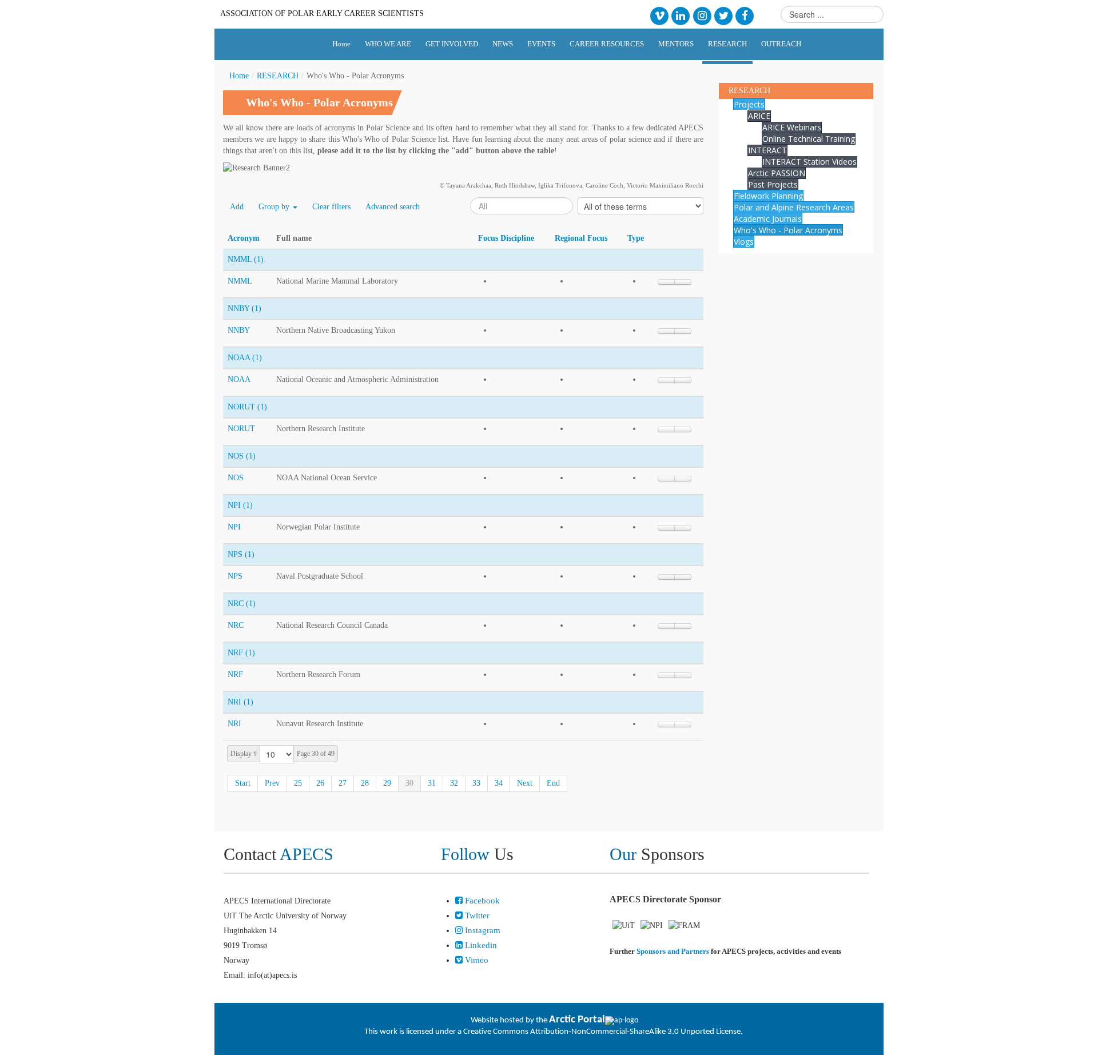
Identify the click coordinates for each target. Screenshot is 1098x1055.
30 (409, 783)
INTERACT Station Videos (809, 161)
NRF (235, 674)
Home (239, 75)
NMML (240, 281)
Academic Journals (768, 218)
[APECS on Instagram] (702, 15)
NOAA (239, 379)
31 (432, 783)
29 (387, 783)
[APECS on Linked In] (680, 15)
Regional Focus (581, 238)
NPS (235, 576)
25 (298, 783)
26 (320, 783)
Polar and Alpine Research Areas (794, 207)
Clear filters (331, 206)
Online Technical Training (808, 138)
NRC (236, 625)
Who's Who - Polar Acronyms (788, 230)
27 (343, 783)
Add (237, 206)
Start (242, 783)
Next (524, 783)
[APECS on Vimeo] (659, 15)
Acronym (244, 238)
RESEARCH (278, 75)
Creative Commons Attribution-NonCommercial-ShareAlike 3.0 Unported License (602, 1032)
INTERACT (767, 150)
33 (476, 783)
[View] (682, 282)
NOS (236, 477)
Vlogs (744, 241)
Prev (272, 783)
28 (365, 783)
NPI (234, 527)
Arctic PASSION (776, 173)
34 (499, 783)
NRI (234, 723)
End (553, 783)
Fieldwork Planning (768, 195)
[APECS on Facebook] (744, 15)
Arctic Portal (577, 1019)
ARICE (759, 115)
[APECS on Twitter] (723, 15)
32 (454, 783)
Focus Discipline (506, 238)
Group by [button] (275, 206)
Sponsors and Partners (672, 951)
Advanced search (392, 206)
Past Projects (773, 184)
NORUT (241, 428)
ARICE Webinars (791, 127)
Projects (749, 104)
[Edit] (666, 282)
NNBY (239, 330)
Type (635, 238)
